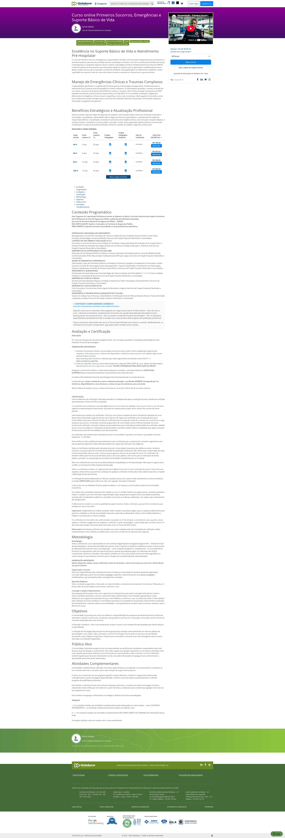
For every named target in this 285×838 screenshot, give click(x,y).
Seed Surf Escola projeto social (137, 823)
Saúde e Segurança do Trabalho (118, 44)
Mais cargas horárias (118, 177)
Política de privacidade (93, 835)
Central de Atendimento (161, 2)
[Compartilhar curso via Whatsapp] (210, 79)
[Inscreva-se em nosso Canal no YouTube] (209, 764)
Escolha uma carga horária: (180, 52)
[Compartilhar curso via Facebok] (197, 79)
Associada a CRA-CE (164, 821)
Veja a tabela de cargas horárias (191, 68)
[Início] (82, 4)
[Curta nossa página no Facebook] (205, 764)
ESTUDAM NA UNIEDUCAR (177, 807)
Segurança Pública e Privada (140, 41)
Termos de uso (77, 835)
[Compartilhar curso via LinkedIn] (202, 79)
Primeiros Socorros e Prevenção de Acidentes (91, 44)
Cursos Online (99, 41)
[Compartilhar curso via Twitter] (206, 79)
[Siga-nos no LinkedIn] (201, 764)
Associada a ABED (152, 821)
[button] (101, 3)
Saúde (127, 41)
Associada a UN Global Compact (187, 821)
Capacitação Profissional (85, 41)
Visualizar (110, 144)
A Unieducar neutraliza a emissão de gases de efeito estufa (127, 823)
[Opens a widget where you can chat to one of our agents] (277, 834)
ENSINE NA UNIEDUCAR (140, 807)
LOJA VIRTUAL (77, 807)
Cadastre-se (207, 3)
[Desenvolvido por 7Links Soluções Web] (192, 835)
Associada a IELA (173, 821)
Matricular (156, 146)
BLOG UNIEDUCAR (106, 807)
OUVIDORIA (209, 807)
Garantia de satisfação (112, 821)
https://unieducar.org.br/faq (87, 361)
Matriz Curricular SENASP (114, 41)
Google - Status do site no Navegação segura (95, 821)
